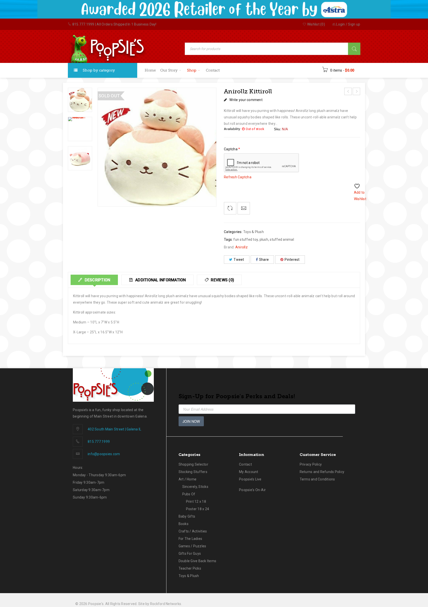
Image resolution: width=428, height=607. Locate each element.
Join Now (191, 421)
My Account (248, 472)
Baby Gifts (187, 516)
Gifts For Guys (190, 553)
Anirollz (241, 247)
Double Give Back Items (197, 561)
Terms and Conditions (317, 479)
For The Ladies (190, 539)
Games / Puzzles (192, 546)
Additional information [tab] (160, 280)
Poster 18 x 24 (197, 509)
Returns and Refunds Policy (322, 472)
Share (264, 260)
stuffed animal (282, 239)
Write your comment (246, 100)
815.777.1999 (83, 24)
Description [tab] (96, 280)
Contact (245, 464)
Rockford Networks (165, 604)
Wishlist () (315, 24)
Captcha (232, 149)
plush (264, 239)
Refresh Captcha (237, 177)
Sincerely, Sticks (195, 487)
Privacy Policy (311, 464)
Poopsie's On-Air (252, 490)
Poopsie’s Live (250, 479)
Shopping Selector (193, 464)
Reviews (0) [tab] (222, 280)
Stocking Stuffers (193, 472)
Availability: (232, 129)
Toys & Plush (253, 232)
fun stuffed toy (245, 239)
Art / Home (188, 479)
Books (183, 524)
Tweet (239, 260)
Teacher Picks (190, 568)
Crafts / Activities (193, 531)
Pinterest (292, 260)
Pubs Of (188, 494)
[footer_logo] (113, 385)
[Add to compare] (230, 208)
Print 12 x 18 (196, 501)
